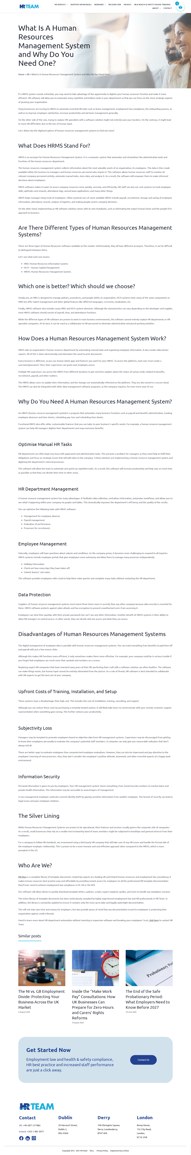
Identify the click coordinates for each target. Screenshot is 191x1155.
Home (21, 74)
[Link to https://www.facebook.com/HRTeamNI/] (21, 1138)
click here (154, 920)
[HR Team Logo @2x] (29, 5)
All (28, 74)
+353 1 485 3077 (35, 1131)
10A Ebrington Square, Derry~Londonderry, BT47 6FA (109, 1129)
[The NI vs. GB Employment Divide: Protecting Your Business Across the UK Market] (41, 951)
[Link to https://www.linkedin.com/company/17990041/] (27, 1138)
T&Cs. (91, 1150)
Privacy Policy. (103, 1150)
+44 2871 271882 (32, 1125)
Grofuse (125, 1150)
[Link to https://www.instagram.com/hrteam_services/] (34, 1138)
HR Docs (22, 876)
